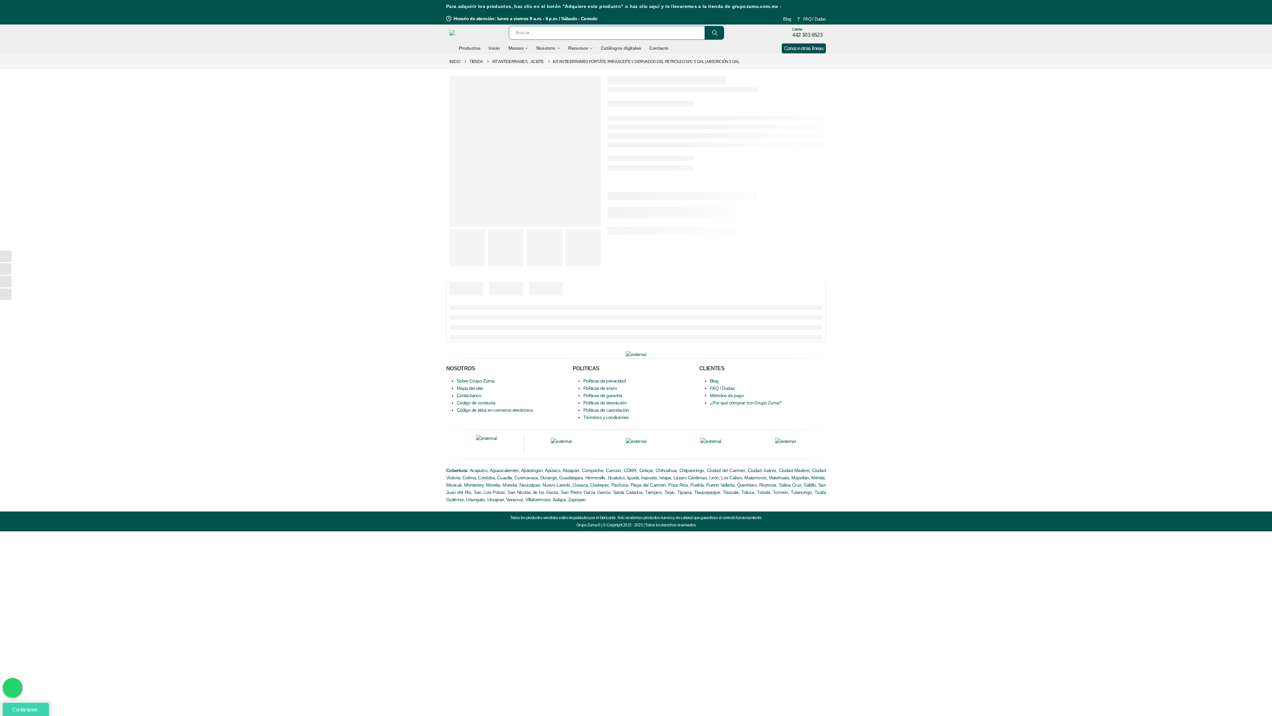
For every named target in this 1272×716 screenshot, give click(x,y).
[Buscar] (714, 32)
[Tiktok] (508, 447)
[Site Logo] (474, 32)
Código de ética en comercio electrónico (495, 410)
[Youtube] (473, 447)
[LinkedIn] (497, 447)
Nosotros (546, 48)
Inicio (494, 48)
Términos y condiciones (606, 417)
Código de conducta (476, 402)
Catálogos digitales (621, 48)
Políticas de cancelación (606, 410)
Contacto (658, 48)
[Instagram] (485, 447)
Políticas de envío (600, 388)
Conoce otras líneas (804, 48)
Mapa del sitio (470, 388)
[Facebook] (461, 447)
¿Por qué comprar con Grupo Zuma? (746, 402)
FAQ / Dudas (814, 19)
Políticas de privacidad (604, 381)
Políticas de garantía (602, 395)
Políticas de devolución (605, 402)
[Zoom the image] (561, 441)
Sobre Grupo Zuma (475, 381)
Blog (787, 19)
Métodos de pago (727, 395)
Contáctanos (469, 395)
